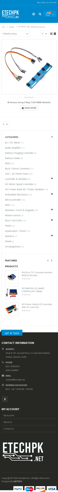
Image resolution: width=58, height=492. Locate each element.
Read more (30, 108)
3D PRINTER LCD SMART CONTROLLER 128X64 (33, 290)
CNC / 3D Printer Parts (17, 173)
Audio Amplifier (13, 147)
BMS (7, 163)
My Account (9, 415)
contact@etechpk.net (15, 379)
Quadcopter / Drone (15, 230)
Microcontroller (13, 199)
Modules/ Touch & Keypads (19, 210)
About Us (8, 422)
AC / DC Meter (12, 142)
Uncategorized (12, 246)
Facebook (5, 399)
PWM (8, 225)
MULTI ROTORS (13, 220)
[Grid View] (51, 33)
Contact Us (9, 428)
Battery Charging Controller (19, 152)
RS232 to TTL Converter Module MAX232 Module (37, 274)
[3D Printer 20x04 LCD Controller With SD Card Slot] (12, 309)
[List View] (54, 33)
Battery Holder (12, 158)
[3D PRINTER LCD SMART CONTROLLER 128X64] (12, 293)
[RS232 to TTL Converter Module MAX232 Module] (12, 277)
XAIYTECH (18, 481)
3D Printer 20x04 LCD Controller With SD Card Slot (37, 306)
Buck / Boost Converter (17, 168)
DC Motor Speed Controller (19, 184)
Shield (8, 241)
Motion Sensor (12, 215)
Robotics (9, 236)
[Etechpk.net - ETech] (10, 14)
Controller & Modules (16, 178)
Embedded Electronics (16, 194)
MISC (7, 204)
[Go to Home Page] (3, 27)
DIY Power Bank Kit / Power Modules (24, 189)
